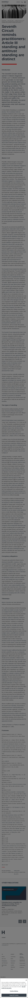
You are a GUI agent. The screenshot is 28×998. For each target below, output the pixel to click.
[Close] (26, 980)
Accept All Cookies (14, 995)
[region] (14, 988)
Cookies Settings (14, 991)
